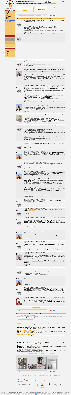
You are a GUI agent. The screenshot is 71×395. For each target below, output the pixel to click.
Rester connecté (48, 2)
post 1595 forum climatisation (31, 210)
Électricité (7, 12)
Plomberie (7, 11)
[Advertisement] (44, 50)
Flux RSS (7, 51)
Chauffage (7, 19)
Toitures (7, 24)
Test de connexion (8, 53)
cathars (17, 298)
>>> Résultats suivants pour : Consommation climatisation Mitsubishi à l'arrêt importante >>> (41, 353)
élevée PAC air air (25, 319)
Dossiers (7, 41)
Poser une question (9, 49)
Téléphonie (7, 33)
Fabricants (31, 3)
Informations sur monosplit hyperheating (26, 345)
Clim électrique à (26, 315)
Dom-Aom (17, 69)
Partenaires (7, 56)
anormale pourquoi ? (26, 334)
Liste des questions (30, 15)
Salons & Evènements (9, 44)
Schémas (7, 42)
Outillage (7, 30)
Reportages (7, 45)
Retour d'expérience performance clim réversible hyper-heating (30, 341)
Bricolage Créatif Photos (9, 22)
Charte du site (8, 54)
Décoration (7, 25)
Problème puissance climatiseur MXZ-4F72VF (27, 330)
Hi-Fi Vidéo (7, 29)
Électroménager (8, 32)
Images (39, 3)
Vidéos (18, 3)
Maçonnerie (7, 17)
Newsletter (7, 55)
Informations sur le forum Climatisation (29, 375)
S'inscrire (55, 2)
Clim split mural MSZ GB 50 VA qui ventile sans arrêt (28, 326)
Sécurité (7, 28)
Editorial (7, 50)
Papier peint (7, 13)
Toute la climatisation (24, 3)
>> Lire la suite (22, 381)
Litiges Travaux (8, 23)
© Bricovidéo (42, 387)
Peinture (7, 14)
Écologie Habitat (8, 21)
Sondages (35, 3)
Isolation (7, 18)
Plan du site (7, 46)
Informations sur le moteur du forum (45, 375)
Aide (58, 2)
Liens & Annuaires (8, 43)
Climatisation (8, 20)
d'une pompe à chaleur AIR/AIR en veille (30, 349)
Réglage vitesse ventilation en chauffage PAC (27, 338)
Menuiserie (7, 15)
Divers (7, 31)
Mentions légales (57, 375)
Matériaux (7, 26)
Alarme (7, 27)
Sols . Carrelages (8, 16)
